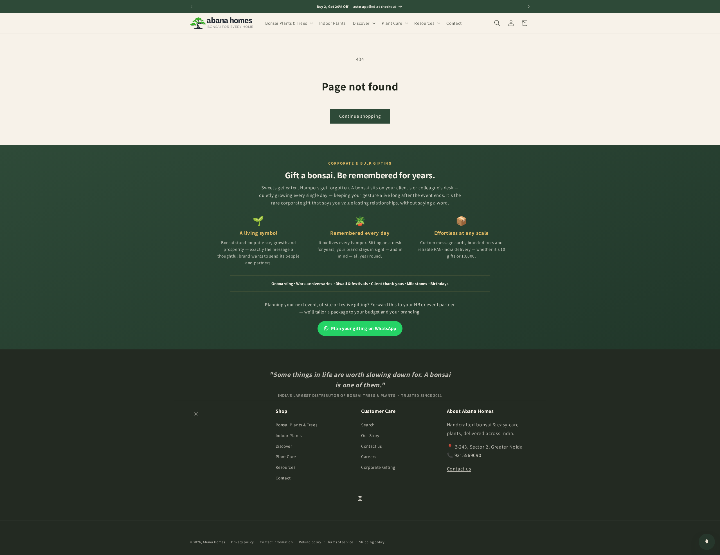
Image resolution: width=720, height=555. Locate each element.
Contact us (371, 446)
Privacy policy (242, 542)
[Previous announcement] (191, 6)
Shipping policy (372, 542)
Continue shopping (360, 116)
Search (368, 424)
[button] (289, 23)
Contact (283, 478)
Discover (284, 446)
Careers (368, 456)
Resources (286, 467)
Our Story (370, 435)
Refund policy (310, 542)
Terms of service (340, 542)
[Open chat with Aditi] (707, 542)
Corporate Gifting (378, 467)
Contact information (276, 542)
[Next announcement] (529, 6)
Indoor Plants (289, 435)
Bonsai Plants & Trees (297, 424)
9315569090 (468, 455)
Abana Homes (214, 542)
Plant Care (286, 456)
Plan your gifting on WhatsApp (363, 328)
